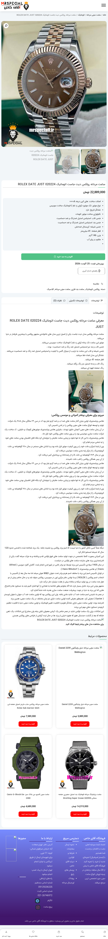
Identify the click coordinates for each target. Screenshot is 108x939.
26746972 (47, 895)
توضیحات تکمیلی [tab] (77, 300)
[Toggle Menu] (103, 5)
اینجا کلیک (74, 624)
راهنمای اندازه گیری (90, 271)
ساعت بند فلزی (77, 289)
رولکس (97, 289)
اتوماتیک (81, 15)
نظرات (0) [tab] (57, 300)
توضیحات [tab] (95, 300)
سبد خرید (59, 936)
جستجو (82, 936)
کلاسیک (50, 289)
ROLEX (81, 577)
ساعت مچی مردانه (93, 15)
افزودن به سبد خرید (65, 256)
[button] (6, 25)
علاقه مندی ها (33, 936)
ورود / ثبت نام (6, 936)
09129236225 (45, 887)
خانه (104, 936)
